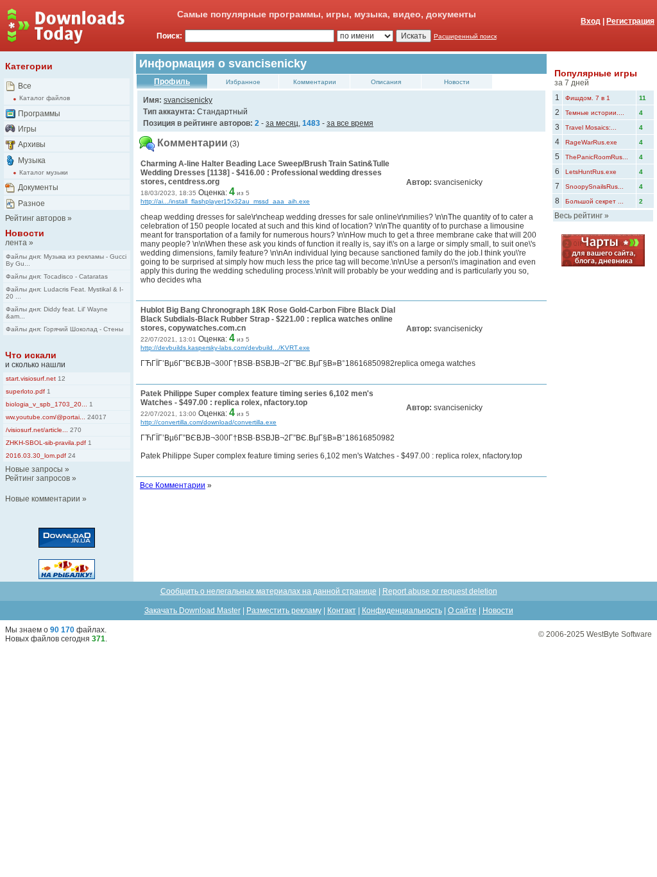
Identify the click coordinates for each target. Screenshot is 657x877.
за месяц (282, 123)
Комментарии (314, 81)
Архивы (32, 144)
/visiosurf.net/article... (37, 429)
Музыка (32, 160)
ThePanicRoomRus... (596, 157)
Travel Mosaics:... (591, 127)
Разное (31, 203)
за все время (350, 123)
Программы (39, 113)
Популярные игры (595, 73)
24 (71, 455)
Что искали (30, 355)
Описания (386, 81)
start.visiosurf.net (31, 378)
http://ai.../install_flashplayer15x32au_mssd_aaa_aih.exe (225, 201)
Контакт (341, 610)
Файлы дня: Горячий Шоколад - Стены (64, 329)
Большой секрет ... (594, 201)
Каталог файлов (44, 97)
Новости (24, 233)
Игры (27, 129)
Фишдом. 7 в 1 (587, 97)
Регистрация (630, 21)
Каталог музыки (43, 172)
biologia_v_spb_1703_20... (46, 404)
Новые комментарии (42, 498)
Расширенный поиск (465, 36)
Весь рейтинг (578, 215)
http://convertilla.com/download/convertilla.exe (209, 422)
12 (60, 378)
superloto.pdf (25, 391)
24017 (96, 417)
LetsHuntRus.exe (591, 171)
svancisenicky (188, 100)
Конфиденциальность (402, 610)
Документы (38, 187)
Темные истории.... (594, 112)
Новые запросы (34, 469)
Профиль (172, 81)
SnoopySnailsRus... (594, 186)
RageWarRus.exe (591, 142)
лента (16, 242)
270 (74, 429)
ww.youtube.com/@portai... (45, 417)
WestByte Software (619, 634)
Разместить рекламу (283, 610)
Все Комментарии (172, 485)
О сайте (462, 610)
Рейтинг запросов (37, 478)
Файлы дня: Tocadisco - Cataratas (57, 276)
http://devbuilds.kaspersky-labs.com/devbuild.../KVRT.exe (225, 347)
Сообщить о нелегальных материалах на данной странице (268, 591)
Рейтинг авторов (35, 218)
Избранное (243, 81)
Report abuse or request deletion (439, 591)
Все (24, 86)
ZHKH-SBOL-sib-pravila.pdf (46, 442)
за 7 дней (571, 82)
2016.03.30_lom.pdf (36, 455)
